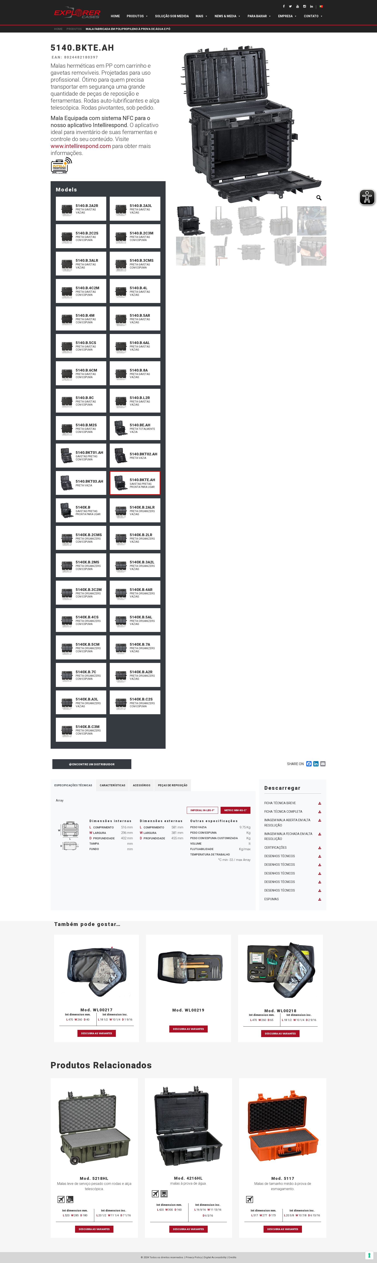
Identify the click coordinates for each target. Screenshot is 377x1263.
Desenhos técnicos (279, 856)
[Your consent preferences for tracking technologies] (369, 1255)
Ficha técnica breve (280, 803)
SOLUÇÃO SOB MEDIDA (172, 16)
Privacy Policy (194, 1257)
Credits (232, 1257)
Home (115, 16)
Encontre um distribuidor (93, 764)
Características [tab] (112, 785)
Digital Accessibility (215, 1257)
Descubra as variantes (96, 1033)
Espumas (271, 899)
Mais (199, 16)
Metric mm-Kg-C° (235, 810)
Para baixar (257, 16)
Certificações (275, 847)
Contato (311, 16)
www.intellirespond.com (81, 146)
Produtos (135, 16)
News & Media (225, 16)
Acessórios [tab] (141, 785)
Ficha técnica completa (283, 811)
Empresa (285, 16)
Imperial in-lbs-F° (202, 810)
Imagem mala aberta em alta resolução (287, 822)
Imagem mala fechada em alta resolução (288, 836)
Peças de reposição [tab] (172, 785)
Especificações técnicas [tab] (73, 785)
